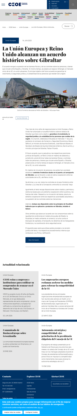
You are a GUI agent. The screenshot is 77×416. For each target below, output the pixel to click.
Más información (33, 240)
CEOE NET (54, 3)
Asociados (54, 6)
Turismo (30, 17)
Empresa (8, 13)
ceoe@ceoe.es (10, 389)
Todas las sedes (7, 398)
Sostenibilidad (49, 13)
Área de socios (55, 1)
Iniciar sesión (54, 8)
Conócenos (30, 395)
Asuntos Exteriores (22, 118)
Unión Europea (39, 17)
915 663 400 (9, 386)
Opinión (48, 17)
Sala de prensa (31, 392)
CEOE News (12, 27)
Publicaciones (31, 389)
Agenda (29, 386)
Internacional (25, 13)
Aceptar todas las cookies (12, 412)
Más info (40, 407)
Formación (59, 13)
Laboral (34, 13)
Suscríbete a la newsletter (61, 384)
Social (41, 13)
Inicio (4, 27)
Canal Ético (30, 398)
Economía (16, 13)
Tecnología (21, 17)
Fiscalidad (68, 13)
